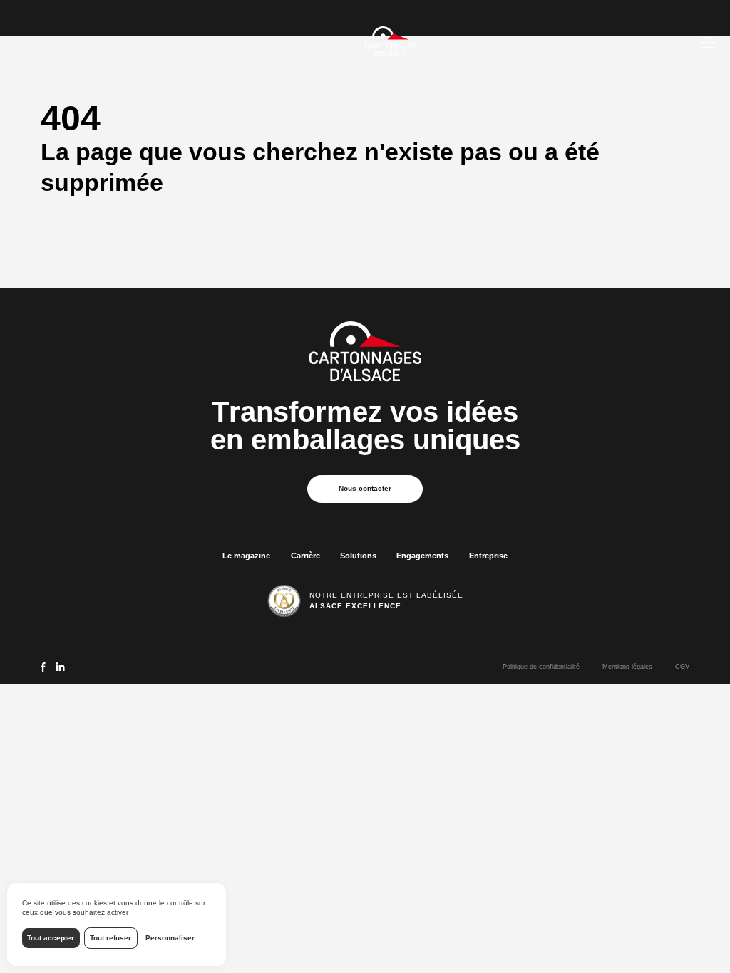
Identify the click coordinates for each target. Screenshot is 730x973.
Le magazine (246, 555)
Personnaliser (170, 938)
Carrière (305, 555)
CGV (682, 666)
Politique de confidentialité (541, 666)
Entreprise (488, 555)
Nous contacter (365, 488)
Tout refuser (110, 938)
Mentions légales (627, 666)
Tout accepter (50, 938)
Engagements (422, 555)
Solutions (358, 555)
